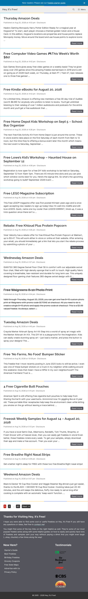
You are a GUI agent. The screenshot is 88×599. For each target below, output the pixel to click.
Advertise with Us (12, 568)
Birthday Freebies (12, 557)
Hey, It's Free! (10, 9)
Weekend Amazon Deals (22, 474)
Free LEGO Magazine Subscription (29, 193)
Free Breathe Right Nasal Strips (27, 454)
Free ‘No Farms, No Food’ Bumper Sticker (34, 354)
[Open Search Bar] (73, 9)
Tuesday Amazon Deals (21, 322)
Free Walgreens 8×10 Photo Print (28, 290)
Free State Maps (11, 565)
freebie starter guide (56, 3)
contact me (39, 524)
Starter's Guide (10, 550)
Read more (77, 43)
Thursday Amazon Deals (22, 18)
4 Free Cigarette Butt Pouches (26, 386)
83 (18, 506)
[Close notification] (84, 3)
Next (26, 506)
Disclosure (41, 23)
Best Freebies (10, 554)
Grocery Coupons (12, 561)
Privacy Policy (10, 572)
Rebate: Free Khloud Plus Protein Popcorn (35, 225)
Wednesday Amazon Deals (23, 258)
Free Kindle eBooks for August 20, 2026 (33, 89)
